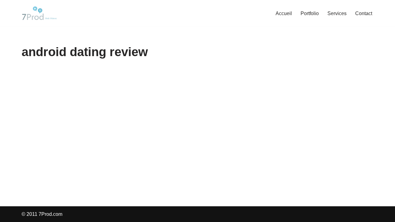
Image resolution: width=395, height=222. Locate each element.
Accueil (284, 13)
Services (337, 13)
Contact (363, 13)
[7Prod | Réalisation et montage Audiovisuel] (40, 13)
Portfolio (310, 13)
